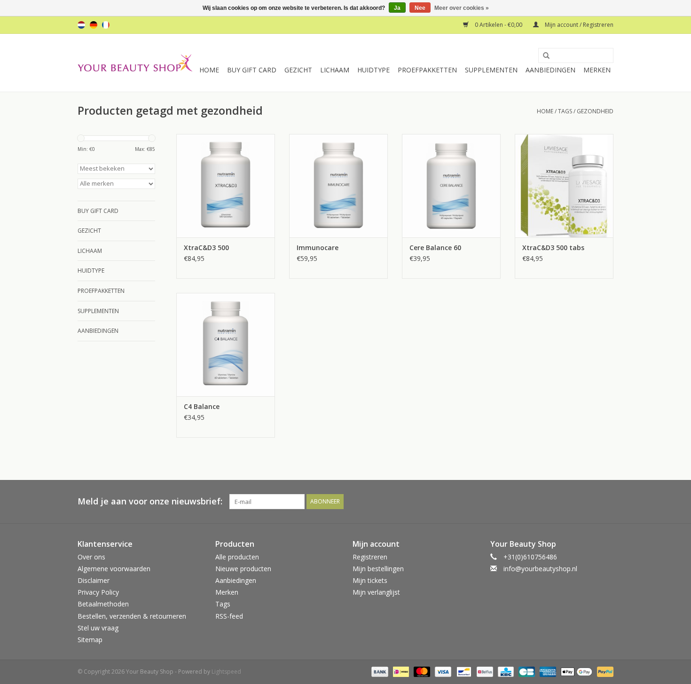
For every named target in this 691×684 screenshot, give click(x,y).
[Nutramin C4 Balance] (225, 344)
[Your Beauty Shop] (135, 63)
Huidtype (373, 69)
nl (81, 25)
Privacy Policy (98, 592)
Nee (420, 8)
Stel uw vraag (98, 627)
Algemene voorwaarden (114, 568)
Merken (597, 69)
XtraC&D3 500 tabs (553, 247)
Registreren (370, 556)
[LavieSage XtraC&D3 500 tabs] (564, 185)
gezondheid (595, 111)
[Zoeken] (543, 56)
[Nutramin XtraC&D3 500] (225, 185)
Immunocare (317, 247)
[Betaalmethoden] (378, 671)
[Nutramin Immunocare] (338, 185)
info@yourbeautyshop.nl (540, 568)
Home (209, 69)
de (93, 25)
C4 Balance (202, 406)
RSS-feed (229, 616)
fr (106, 25)
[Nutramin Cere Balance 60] (451, 185)
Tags (565, 111)
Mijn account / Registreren (578, 25)
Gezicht (298, 69)
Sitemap (90, 639)
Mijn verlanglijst (376, 592)
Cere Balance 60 (435, 247)
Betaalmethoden (103, 603)
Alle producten (237, 556)
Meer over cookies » (461, 8)
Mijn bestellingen (378, 568)
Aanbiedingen (550, 69)
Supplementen (491, 69)
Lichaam (334, 69)
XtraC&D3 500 (206, 247)
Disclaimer (94, 580)
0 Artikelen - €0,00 (498, 25)
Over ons (91, 556)
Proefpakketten (427, 69)
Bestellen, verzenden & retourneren (132, 616)
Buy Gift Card (251, 69)
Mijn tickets (370, 580)
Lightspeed (226, 672)
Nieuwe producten (243, 568)
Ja (397, 8)
